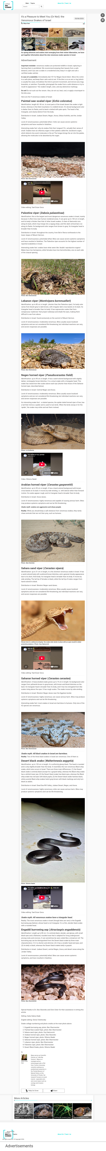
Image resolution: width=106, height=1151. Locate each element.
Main (27, 3)
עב (70, 3)
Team (66, 3)
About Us (61, 3)
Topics (32, 3)
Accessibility (10, 1132)
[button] (41, 6)
